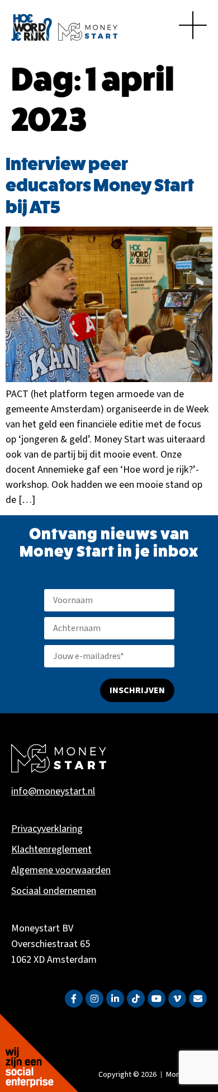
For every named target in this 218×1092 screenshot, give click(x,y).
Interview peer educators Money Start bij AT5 (100, 185)
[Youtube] (156, 999)
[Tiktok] (136, 999)
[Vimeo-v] (177, 999)
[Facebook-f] (74, 999)
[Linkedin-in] (115, 999)
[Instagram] (94, 999)
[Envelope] (198, 999)
